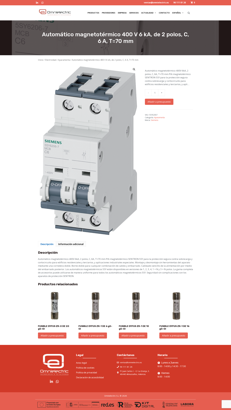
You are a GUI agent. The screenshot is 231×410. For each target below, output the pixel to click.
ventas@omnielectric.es (156, 2)
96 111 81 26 (179, 2)
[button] (134, 69)
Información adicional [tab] (71, 244)
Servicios (134, 12)
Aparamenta (64, 59)
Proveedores (108, 12)
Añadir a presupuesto (159, 101)
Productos (93, 12)
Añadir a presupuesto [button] (52, 335)
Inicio (40, 59)
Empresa (122, 12)
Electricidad (50, 59)
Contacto (164, 12)
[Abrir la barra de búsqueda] (189, 13)
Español (176, 12)
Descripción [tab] (46, 244)
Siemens (154, 120)
